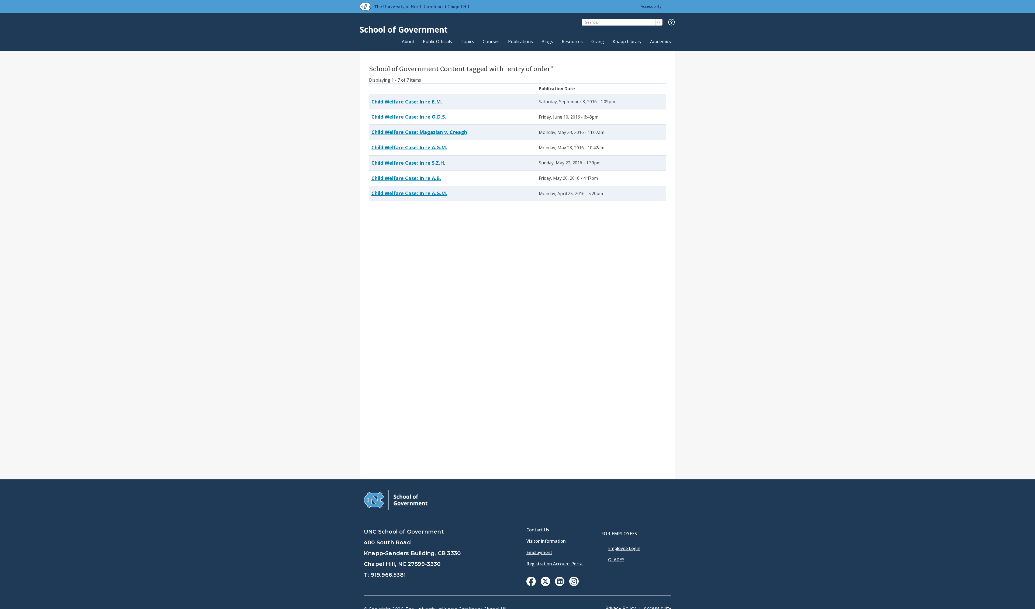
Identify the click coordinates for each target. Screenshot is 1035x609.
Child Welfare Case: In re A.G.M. (409, 147)
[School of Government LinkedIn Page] (559, 584)
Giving (597, 41)
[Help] (671, 22)
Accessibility (651, 6)
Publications (520, 41)
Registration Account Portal (555, 564)
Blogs (547, 41)
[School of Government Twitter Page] (545, 584)
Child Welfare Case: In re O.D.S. (408, 116)
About (408, 41)
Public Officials (437, 41)
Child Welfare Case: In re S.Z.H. (408, 163)
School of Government (404, 29)
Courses (491, 41)
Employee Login (624, 548)
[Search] (659, 22)
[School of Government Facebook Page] (531, 584)
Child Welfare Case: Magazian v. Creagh (419, 132)
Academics (660, 41)
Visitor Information (546, 541)
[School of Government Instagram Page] (574, 584)
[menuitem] (531, 581)
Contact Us (537, 530)
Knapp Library (627, 41)
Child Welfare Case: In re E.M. (406, 101)
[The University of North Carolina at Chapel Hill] (363, 6)
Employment (539, 552)
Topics (467, 41)
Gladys (616, 560)
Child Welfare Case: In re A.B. (406, 178)
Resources (572, 41)
